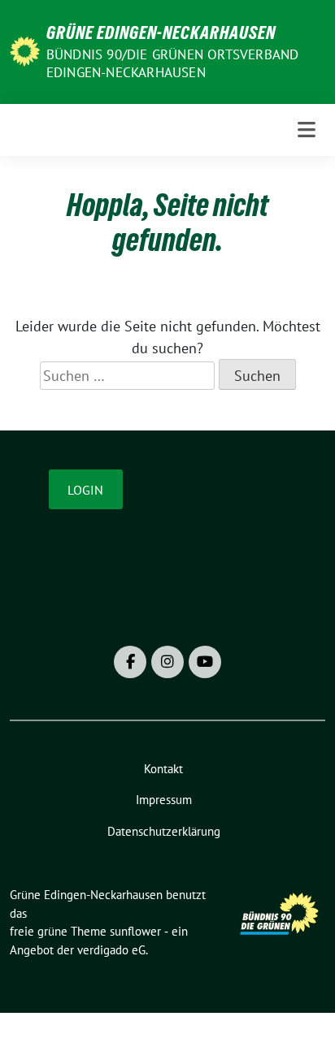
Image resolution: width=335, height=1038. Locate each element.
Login (85, 490)
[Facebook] (130, 662)
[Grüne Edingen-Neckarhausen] (25, 50)
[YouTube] (205, 662)
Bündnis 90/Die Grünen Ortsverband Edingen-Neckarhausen (172, 63)
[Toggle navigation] (306, 129)
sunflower (135, 931)
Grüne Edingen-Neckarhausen (161, 32)
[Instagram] (167, 662)
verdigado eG (111, 950)
